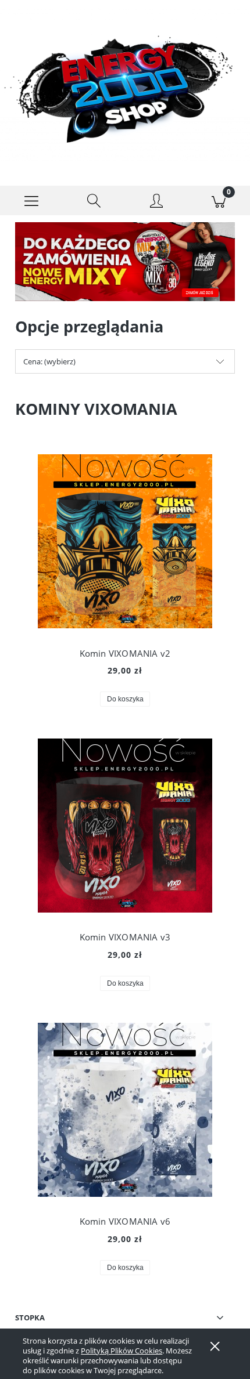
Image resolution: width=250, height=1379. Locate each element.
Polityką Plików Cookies (121, 1350)
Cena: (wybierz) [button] (49, 361)
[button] (31, 200)
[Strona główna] (125, 85)
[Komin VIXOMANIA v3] (125, 826)
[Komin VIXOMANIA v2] (125, 541)
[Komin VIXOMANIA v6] (125, 1110)
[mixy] (125, 261)
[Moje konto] (156, 202)
